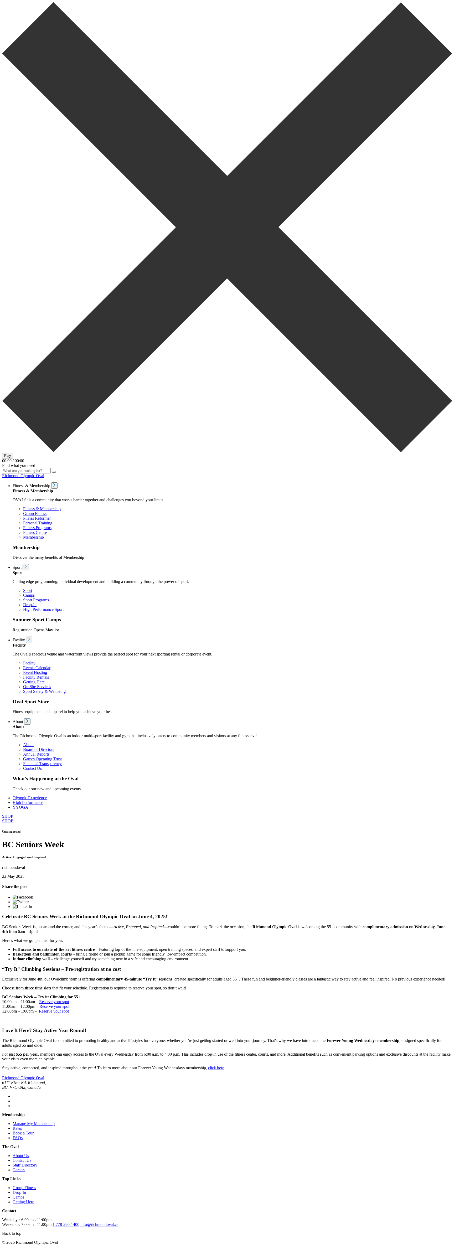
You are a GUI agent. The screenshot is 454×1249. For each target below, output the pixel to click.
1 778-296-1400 (66, 1224)
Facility (29, 663)
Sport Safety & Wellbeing (44, 691)
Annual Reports (36, 754)
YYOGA (20, 807)
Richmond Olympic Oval (23, 475)
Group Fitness (35, 513)
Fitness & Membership (42, 509)
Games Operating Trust (42, 759)
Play (7, 456)
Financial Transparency (42, 763)
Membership (33, 537)
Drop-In (30, 604)
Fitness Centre (35, 532)
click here (216, 1068)
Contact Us (32, 768)
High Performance (28, 802)
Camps (29, 595)
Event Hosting (35, 672)
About (28, 744)
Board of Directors (38, 749)
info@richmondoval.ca (99, 1224)
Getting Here (34, 682)
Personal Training (37, 523)
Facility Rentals (36, 677)
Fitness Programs (37, 527)
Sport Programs (36, 600)
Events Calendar (36, 667)
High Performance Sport (43, 609)
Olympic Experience (30, 798)
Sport (27, 590)
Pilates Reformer (37, 518)
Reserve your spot (54, 1001)
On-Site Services (37, 686)
